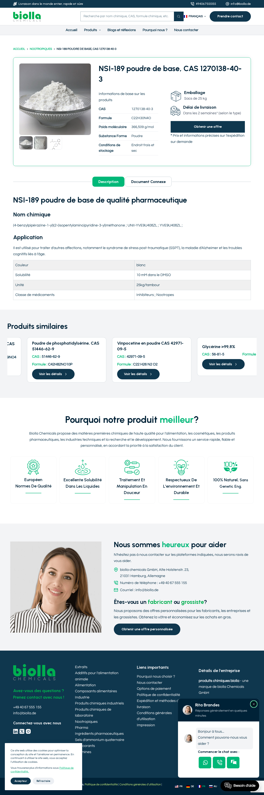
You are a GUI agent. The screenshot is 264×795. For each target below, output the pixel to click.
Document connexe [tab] (148, 181)
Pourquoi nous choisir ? (156, 676)
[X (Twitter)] (22, 731)
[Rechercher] (179, 16)
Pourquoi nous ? (155, 30)
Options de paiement (154, 689)
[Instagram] (28, 731)
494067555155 (206, 4)
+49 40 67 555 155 (27, 707)
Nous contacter (186, 30)
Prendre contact (230, 16)
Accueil (71, 30)
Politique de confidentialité (158, 695)
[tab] (205, 762)
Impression (146, 725)
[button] (195, 16)
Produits (90, 30)
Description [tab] (108, 181)
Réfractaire (43, 781)
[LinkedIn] (15, 731)
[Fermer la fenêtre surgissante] (253, 704)
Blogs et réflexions (121, 30)
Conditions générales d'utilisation (140, 784)
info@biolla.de (241, 4)
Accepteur (20, 781)
